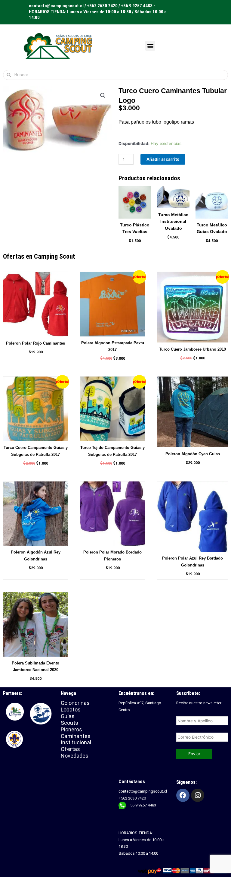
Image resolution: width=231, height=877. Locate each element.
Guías (68, 716)
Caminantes (76, 736)
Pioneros (71, 729)
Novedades (74, 755)
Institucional (77, 742)
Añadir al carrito (162, 159)
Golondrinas (75, 703)
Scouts (69, 723)
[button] (150, 46)
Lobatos (71, 709)
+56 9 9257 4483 (142, 805)
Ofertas (70, 749)
